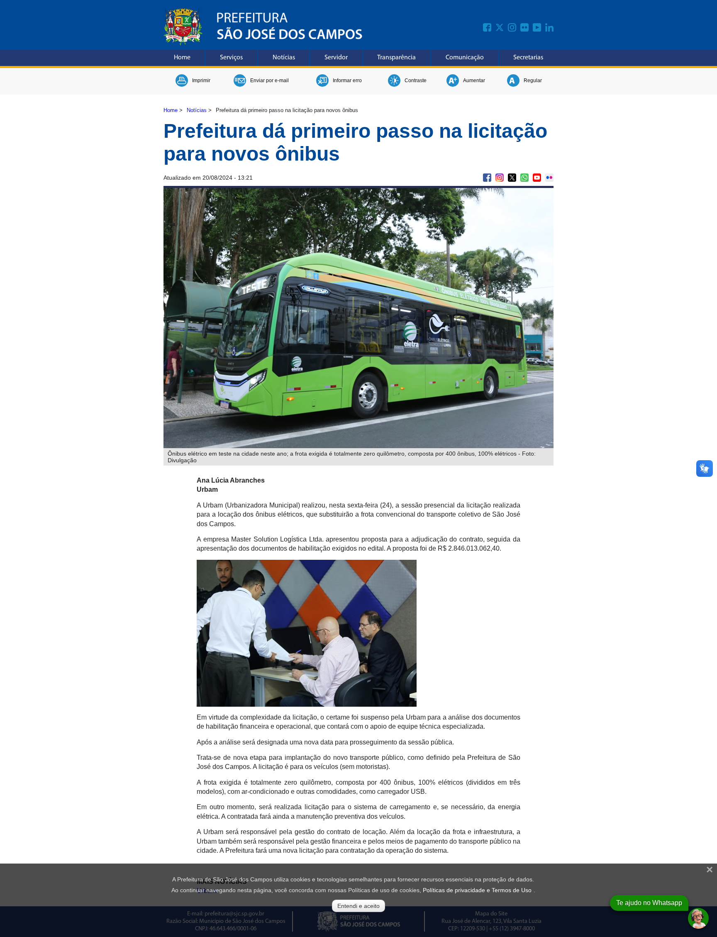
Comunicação (465, 57)
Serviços (231, 57)
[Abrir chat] (698, 918)
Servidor (336, 57)
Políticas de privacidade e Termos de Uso (477, 890)
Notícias (284, 57)
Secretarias (528, 57)
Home (182, 57)
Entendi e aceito (358, 906)
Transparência (396, 57)
